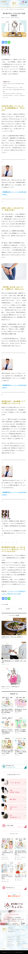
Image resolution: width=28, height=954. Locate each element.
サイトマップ (10, 946)
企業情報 (18, 936)
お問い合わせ (10, 943)
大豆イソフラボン (19, 326)
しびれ (4, 604)
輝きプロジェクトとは (11, 936)
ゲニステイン (11, 570)
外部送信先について (11, 941)
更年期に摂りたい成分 (11, 939)
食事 (7, 604)
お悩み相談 (15, 826)
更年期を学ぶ (10, 887)
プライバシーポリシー (20, 939)
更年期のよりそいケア (20, 941)
